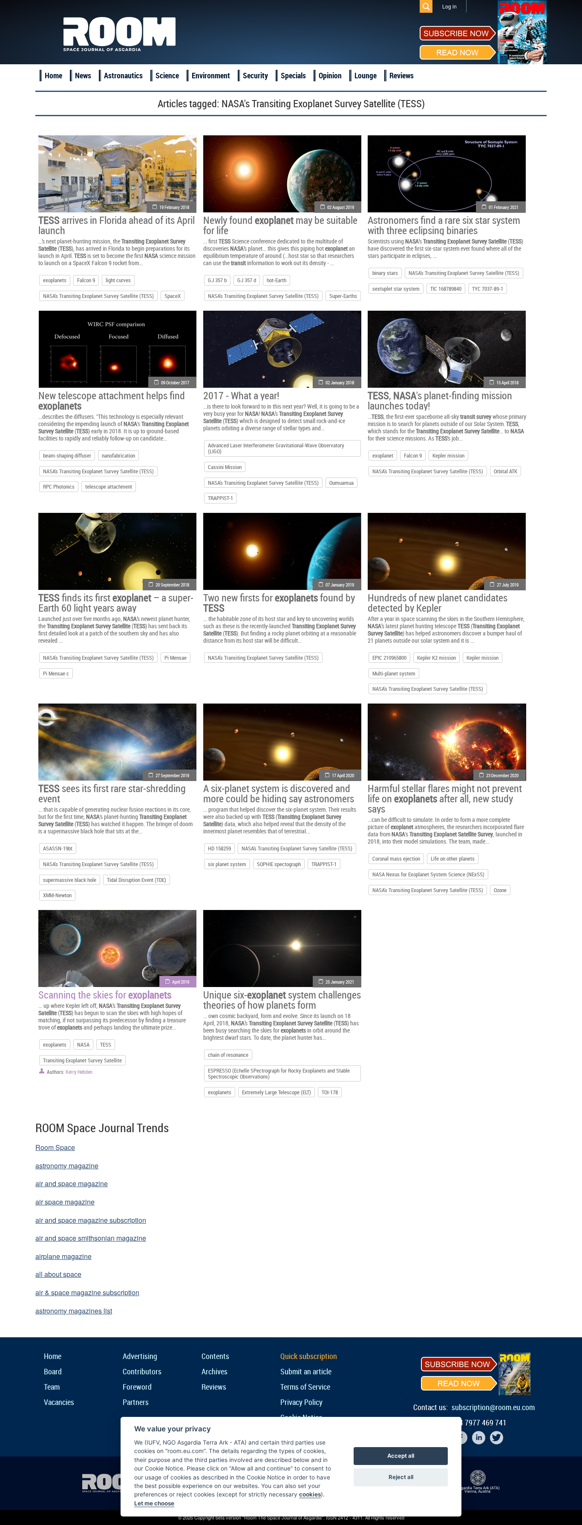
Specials (293, 75)
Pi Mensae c (56, 673)
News (83, 75)
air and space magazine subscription (90, 1220)
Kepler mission (448, 455)
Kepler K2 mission (436, 657)
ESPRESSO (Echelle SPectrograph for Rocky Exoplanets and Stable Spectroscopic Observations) (279, 1073)
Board (53, 1371)
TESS (105, 1044)
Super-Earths (343, 296)
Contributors (142, 1371)
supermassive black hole (69, 880)
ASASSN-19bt (57, 848)
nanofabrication (118, 455)
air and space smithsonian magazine (90, 1238)
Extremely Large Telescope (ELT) (276, 1092)
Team (52, 1386)
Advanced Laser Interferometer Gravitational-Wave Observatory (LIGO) (276, 448)
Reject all (401, 1476)
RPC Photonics (59, 486)
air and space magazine (71, 1183)
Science (167, 75)
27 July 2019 (508, 584)
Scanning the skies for (104, 995)
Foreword (137, 1386)
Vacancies (59, 1402)
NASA (83, 1044)
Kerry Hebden (79, 1071)
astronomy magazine (66, 1165)
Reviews (401, 75)
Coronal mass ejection (396, 858)
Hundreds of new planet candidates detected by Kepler (437, 602)
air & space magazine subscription (87, 1292)
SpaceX (172, 296)
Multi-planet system (393, 673)
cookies (310, 1494)
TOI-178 (330, 1092)
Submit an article (305, 1371)
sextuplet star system (396, 288)
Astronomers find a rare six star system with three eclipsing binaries (444, 225)
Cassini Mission (225, 467)
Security (255, 75)
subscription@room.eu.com (493, 1407)
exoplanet (382, 455)
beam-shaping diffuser (67, 455)
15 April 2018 (507, 382)
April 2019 (180, 982)
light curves (118, 280)
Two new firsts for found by (279, 602)
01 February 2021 (504, 207)
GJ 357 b (217, 280)
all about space (58, 1274)
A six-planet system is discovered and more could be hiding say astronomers (278, 793)
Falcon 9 (86, 280)
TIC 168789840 (445, 288)
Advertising (140, 1356)
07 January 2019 (340, 584)
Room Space (55, 1147)
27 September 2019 (172, 775)
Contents (215, 1356)
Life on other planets (453, 858)
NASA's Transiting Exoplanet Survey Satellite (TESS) (98, 296)
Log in (449, 6)
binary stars (385, 273)
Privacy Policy (301, 1402)
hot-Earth (276, 280)
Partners (136, 1402)
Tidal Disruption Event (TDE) (136, 880)
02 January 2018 (340, 382)
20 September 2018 (172, 584)
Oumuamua (341, 482)
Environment (211, 75)
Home (53, 75)
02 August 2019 (340, 207)
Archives (215, 1371)
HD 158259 (219, 848)
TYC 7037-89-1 (487, 288)
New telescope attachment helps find (111, 400)
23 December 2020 (502, 775)
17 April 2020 (343, 775)
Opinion (330, 75)
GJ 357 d (246, 280)
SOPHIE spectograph (279, 864)
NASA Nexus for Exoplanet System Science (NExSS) (428, 874)
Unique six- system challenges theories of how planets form (282, 1000)
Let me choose (154, 1503)
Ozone (500, 890)
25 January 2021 (340, 982)
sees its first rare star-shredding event (112, 793)
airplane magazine (63, 1256)
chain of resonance (228, 1055)
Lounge (365, 75)
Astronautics (123, 75)
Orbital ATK (505, 471)
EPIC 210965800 (389, 657)
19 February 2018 (174, 207)
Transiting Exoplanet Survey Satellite (82, 1060)
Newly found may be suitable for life (280, 225)
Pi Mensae (175, 657)
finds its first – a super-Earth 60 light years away (115, 602)
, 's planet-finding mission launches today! (440, 400)
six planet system (227, 864)
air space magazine (65, 1202)
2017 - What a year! (241, 395)
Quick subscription (308, 1356)
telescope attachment (108, 486)
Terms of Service (305, 1386)
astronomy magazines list (73, 1311)
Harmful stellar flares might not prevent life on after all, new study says (445, 798)
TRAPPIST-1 (220, 498)
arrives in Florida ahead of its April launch (116, 225)
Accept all (400, 1455)
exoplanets (54, 280)
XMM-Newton (57, 895)
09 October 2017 (175, 382)
